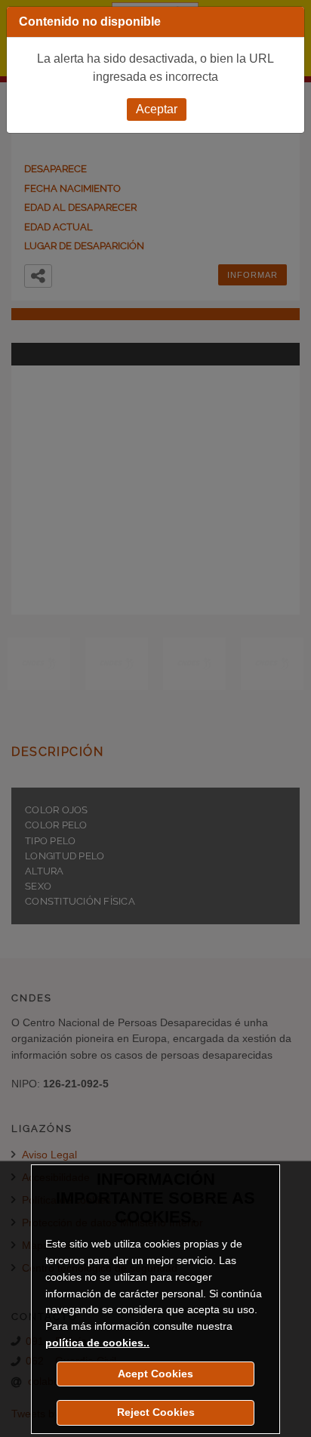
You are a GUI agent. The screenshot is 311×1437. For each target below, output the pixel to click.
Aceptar (156, 109)
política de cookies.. (97, 1343)
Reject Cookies (156, 1412)
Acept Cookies (155, 1374)
